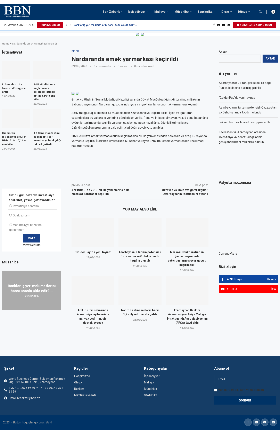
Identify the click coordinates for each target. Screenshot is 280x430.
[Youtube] (223, 25)
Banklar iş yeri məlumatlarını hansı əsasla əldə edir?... (105, 25)
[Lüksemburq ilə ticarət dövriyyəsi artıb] (16, 70)
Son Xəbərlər (112, 12)
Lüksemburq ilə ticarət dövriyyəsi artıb (244, 122)
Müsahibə (181, 12)
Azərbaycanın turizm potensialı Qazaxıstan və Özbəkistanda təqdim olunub (140, 256)
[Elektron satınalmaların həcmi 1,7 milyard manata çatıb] (139, 290)
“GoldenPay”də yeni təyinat (93, 252)
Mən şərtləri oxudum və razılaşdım (241, 390)
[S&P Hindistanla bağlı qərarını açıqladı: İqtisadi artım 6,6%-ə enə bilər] (47, 70)
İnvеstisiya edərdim (26, 206)
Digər (225, 12)
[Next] (70, 25)
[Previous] (66, 25)
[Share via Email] (164, 174)
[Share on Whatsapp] (144, 174)
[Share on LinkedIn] (126, 174)
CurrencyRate (228, 253)
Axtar (223, 52)
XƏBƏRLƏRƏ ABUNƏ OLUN (255, 25)
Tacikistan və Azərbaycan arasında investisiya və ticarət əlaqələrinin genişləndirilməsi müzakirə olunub (242, 137)
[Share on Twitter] (117, 174)
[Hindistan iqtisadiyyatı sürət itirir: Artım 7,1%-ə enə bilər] (16, 118)
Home (5, 43)
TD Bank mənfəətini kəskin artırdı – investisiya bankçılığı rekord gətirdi (47, 139)
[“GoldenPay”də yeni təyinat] (93, 232)
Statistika (205, 12)
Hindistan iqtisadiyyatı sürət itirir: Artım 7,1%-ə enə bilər (14, 139)
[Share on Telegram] (154, 174)
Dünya (242, 12)
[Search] (260, 11)
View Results (32, 245)
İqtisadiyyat (137, 12)
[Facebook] (214, 25)
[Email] (229, 25)
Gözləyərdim (21, 215)
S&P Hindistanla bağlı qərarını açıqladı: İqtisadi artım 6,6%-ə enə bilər (44, 92)
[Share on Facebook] (108, 174)
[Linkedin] (218, 25)
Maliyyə (160, 12)
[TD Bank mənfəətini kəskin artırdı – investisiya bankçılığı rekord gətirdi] (47, 118)
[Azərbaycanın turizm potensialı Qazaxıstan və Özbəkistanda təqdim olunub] (139, 232)
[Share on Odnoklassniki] (135, 174)
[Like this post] (98, 174)
